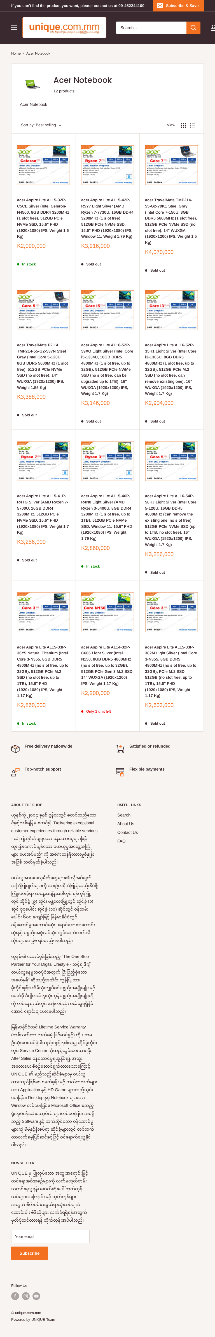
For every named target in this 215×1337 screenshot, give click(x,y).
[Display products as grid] (183, 125)
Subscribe (29, 1253)
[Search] (193, 28)
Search (123, 815)
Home (16, 53)
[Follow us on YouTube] (36, 1296)
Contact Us (127, 832)
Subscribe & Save (182, 5)
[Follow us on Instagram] (26, 1296)
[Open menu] (14, 27)
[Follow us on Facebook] (15, 1296)
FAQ (121, 841)
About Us (125, 823)
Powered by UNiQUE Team (33, 1319)
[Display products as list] (192, 125)
